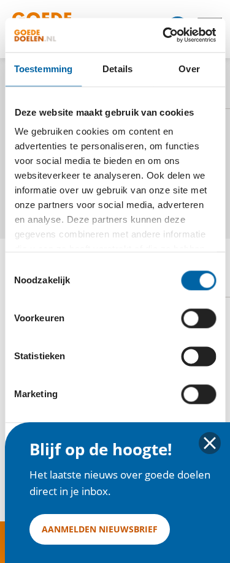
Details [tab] (117, 69)
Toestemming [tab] (43, 69)
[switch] (198, 318)
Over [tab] (188, 69)
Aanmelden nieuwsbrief (100, 529)
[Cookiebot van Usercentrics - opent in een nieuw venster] (164, 35)
